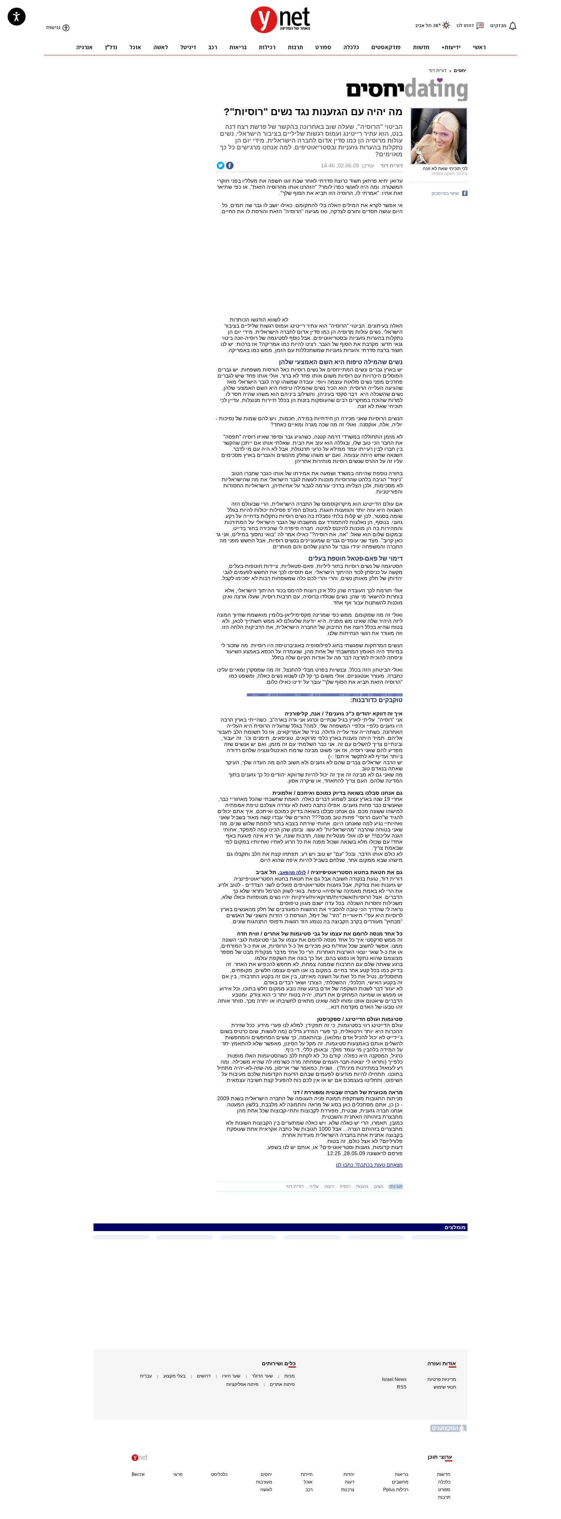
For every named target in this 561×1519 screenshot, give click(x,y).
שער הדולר (262, 1376)
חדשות (443, 1474)
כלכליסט (219, 1474)
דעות (329, 1186)
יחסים (460, 70)
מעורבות (264, 1482)
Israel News (394, 1379)
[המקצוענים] (449, 1431)
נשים (379, 1186)
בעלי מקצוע (174, 1376)
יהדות (349, 1474)
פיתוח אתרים (282, 1384)
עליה (314, 1186)
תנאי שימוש (445, 1387)
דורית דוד (438, 70)
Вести (138, 1474)
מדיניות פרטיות (441, 1379)
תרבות (444, 1497)
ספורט (444, 1489)
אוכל (308, 1482)
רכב (309, 1489)
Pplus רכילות (395, 1489)
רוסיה (345, 1186)
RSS (401, 1387)
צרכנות (348, 1489)
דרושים (204, 1376)
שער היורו (231, 1376)
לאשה (266, 1489)
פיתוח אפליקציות (242, 1384)
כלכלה (444, 1482)
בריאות (401, 1474)
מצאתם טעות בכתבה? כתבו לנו (369, 1165)
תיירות (307, 1474)
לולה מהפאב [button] (292, 872)
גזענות (362, 1186)
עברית (146, 1376)
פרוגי (177, 1474)
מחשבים (400, 1482)
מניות (289, 1376)
